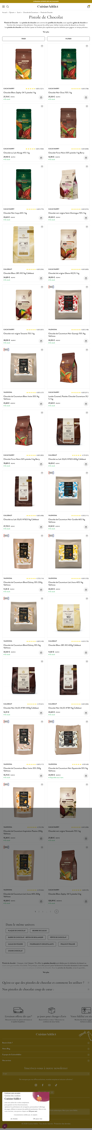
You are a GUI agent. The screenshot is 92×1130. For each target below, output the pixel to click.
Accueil (4, 12)
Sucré (19, 12)
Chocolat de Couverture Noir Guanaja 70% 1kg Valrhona (66, 335)
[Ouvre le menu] (3, 6)
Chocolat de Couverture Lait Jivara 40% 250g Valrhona (21, 895)
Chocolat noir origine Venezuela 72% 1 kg (64, 831)
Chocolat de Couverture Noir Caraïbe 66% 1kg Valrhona (66, 520)
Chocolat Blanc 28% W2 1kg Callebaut (18, 273)
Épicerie (11, 12)
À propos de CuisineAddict (11, 1054)
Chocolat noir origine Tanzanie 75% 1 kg (19, 333)
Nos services (6, 1060)
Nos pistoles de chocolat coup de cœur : (28, 989)
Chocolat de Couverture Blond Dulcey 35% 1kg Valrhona (22, 646)
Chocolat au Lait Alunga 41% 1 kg (16, 152)
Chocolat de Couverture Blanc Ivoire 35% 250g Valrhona (22, 769)
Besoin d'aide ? (7, 1042)
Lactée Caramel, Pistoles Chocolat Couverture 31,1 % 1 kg (68, 397)
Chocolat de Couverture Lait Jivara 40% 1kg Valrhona (65, 583)
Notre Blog (6, 1048)
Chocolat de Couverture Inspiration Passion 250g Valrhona (22, 832)
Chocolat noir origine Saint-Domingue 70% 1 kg (67, 213)
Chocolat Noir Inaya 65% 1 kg (15, 213)
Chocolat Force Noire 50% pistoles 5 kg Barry (21, 459)
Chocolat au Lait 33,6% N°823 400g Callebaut (67, 459)
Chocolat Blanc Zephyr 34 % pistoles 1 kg (19, 92)
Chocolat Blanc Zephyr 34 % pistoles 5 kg (64, 893)
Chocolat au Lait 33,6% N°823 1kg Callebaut (21, 519)
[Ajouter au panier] (41, 97)
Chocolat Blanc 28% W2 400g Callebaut (64, 645)
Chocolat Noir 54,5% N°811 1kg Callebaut (64, 707)
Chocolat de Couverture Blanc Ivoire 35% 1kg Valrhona (21, 397)
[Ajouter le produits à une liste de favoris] (42, 46)
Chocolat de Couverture (30, 12)
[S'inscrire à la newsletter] (89, 1073)
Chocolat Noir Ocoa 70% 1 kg (60, 92)
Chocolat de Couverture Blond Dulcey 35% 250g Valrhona (22, 583)
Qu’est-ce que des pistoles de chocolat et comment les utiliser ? (43, 983)
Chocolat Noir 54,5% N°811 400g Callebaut (21, 707)
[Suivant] (56, 911)
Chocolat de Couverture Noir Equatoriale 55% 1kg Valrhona (68, 769)
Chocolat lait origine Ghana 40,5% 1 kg (63, 273)
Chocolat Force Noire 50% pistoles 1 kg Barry (66, 152)
